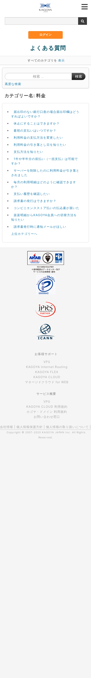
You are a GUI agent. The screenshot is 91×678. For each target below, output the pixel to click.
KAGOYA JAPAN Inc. (56, 432)
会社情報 (6, 427)
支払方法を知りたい (28, 152)
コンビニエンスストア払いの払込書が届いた (46, 208)
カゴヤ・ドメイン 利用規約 (47, 412)
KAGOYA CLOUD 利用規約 (46, 406)
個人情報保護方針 (29, 427)
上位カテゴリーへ (24, 234)
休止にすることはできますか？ (37, 123)
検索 (78, 76)
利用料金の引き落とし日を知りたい (40, 145)
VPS (46, 362)
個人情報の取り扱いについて (67, 427)
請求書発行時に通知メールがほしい (40, 227)
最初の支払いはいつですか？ (35, 130)
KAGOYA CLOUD (46, 377)
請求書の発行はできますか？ (35, 201)
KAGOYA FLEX (46, 372)
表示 (61, 60)
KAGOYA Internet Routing (46, 367)
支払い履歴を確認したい (32, 194)
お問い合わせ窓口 (47, 417)
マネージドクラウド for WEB (47, 382)
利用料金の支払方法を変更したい (38, 137)
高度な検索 (13, 84)
